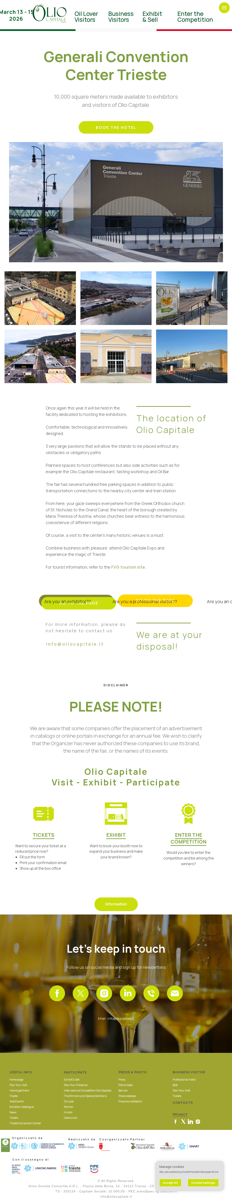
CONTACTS (183, 1102)
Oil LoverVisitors (86, 17)
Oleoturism (70, 1118)
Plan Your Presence (75, 1085)
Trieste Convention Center (25, 1123)
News (13, 1112)
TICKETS (43, 835)
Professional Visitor (184, 1080)
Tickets (14, 1118)
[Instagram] (104, 993)
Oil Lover (69, 1101)
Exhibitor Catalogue (22, 1107)
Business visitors (121, 17)
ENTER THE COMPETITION (188, 838)
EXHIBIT (116, 835)
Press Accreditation (130, 1101)
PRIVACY (180, 1114)
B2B (175, 1085)
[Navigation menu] (224, 7)
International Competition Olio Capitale (87, 1090)
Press (121, 1080)
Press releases (127, 1096)
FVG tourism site (128, 567)
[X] (81, 993)
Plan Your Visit (18, 1085)
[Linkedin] (128, 993)
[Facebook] (57, 993)
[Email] (175, 993)
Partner (68, 1107)
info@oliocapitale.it (75, 644)
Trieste (14, 1096)
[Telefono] (151, 993)
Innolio (68, 1112)
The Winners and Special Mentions (85, 1096)
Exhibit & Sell (152, 17)
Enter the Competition (195, 17)
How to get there (19, 1090)
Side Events (17, 1101)
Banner (123, 1090)
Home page (16, 1080)
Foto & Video (125, 1085)
